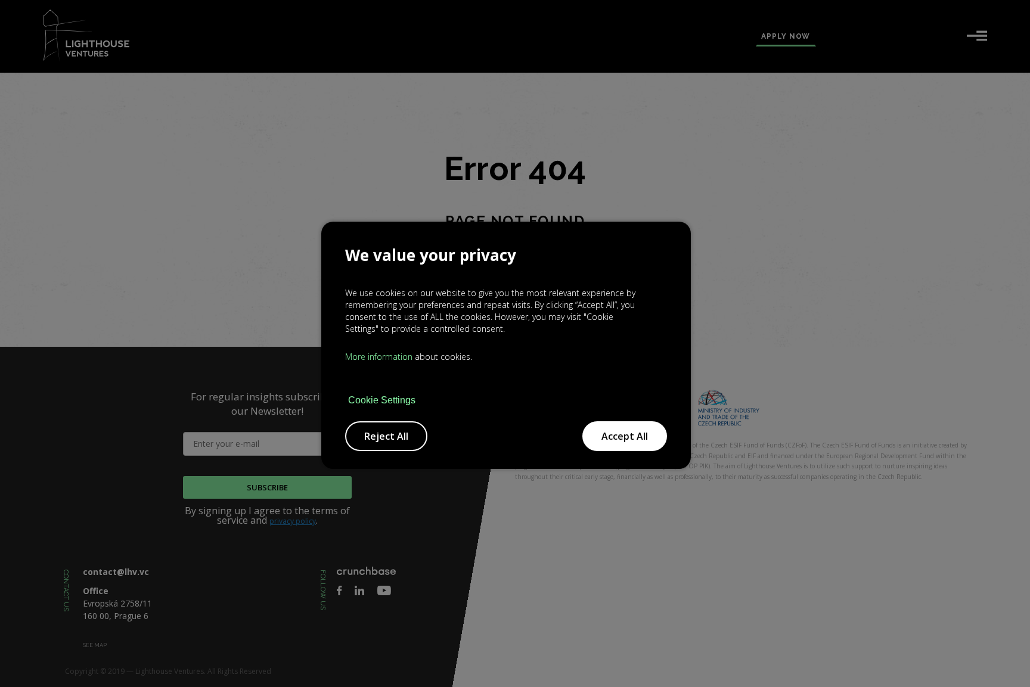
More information (378, 356)
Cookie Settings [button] (381, 400)
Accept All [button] (624, 436)
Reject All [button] (386, 436)
